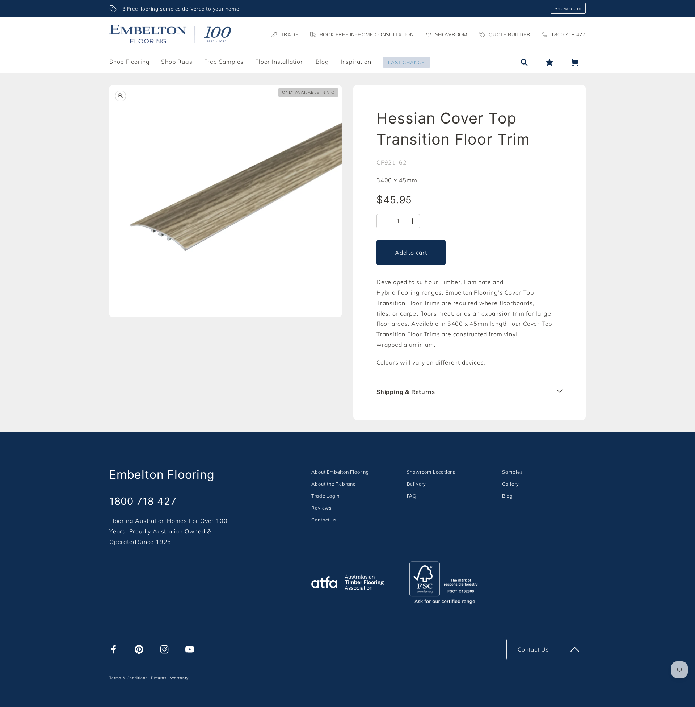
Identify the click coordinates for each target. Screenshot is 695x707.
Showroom (568, 8)
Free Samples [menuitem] (224, 61)
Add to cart (411, 252)
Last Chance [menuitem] (406, 62)
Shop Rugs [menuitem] (176, 61)
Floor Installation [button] (279, 61)
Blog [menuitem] (322, 61)
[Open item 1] (225, 201)
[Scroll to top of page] (575, 649)
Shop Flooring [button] (129, 61)
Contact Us (533, 649)
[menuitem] (340, 471)
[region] (327, 8)
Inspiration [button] (356, 61)
